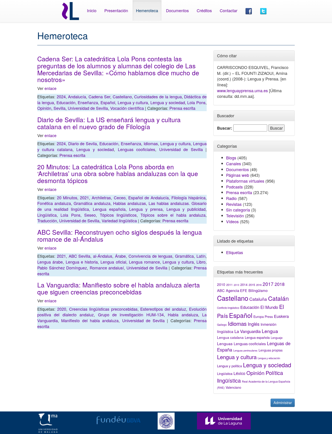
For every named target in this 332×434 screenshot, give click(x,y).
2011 (229, 285)
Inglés (254, 324)
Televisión (235, 215)
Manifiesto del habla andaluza (90, 320)
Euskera (281, 316)
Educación (65, 102)
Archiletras (101, 197)
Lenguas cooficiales (136, 149)
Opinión (44, 108)
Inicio (91, 10)
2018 (280, 284)
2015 (252, 284)
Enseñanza (88, 102)
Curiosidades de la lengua (158, 96)
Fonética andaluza (54, 203)
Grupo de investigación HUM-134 (131, 314)
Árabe (120, 256)
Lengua (270, 331)
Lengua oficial (113, 262)
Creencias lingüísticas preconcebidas (103, 309)
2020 (61, 309)
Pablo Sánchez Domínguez (62, 268)
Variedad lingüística (119, 220)
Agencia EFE (236, 290)
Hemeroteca (147, 10)
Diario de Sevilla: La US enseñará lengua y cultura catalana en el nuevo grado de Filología (109, 123)
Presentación (116, 10)
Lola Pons (196, 102)
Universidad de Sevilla (88, 108)
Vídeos (232, 221)
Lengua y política (229, 365)
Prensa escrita (182, 108)
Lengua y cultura (133, 102)
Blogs (231, 158)
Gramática (184, 256)
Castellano (122, 96)
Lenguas (225, 343)
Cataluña (258, 299)
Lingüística (47, 215)
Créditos (204, 10)
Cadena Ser (99, 96)
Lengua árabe (50, 262)
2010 (221, 284)
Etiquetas (234, 252)
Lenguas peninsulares (245, 350)
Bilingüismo (258, 290)
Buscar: (224, 128)
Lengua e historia (82, 262)
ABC (221, 290)
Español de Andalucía (148, 197)
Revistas (234, 204)
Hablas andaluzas (129, 203)
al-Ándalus (102, 256)
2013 (236, 285)
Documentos (177, 10)
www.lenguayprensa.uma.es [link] (242, 90)
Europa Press (263, 316)
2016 (259, 285)
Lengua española (109, 209)
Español (108, 102)
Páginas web (237, 175)
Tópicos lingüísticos (118, 215)
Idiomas (151, 143)
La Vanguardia (247, 331)
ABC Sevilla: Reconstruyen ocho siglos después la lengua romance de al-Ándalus (119, 235)
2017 (268, 283)
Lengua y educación (269, 358)
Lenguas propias (271, 350)
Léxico (239, 373)
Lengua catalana (230, 337)
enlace (49, 88)
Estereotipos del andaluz (163, 309)
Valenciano (233, 387)
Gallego (222, 324)
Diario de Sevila (82, 143)
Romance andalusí (107, 268)
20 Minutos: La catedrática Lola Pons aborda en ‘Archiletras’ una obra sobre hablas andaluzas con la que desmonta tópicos (117, 173)
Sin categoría (238, 210)
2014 (244, 284)
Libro (201, 262)
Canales (233, 163)
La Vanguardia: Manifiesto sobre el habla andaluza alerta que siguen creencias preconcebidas (118, 288)
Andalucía (77, 96)
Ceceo (120, 197)
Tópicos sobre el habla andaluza (173, 215)
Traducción (47, 220)
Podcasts (234, 187)
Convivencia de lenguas (151, 256)
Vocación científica (127, 108)
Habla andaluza (183, 314)
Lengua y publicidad (186, 209)
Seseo (90, 215)
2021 (84, 197)
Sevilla (59, 108)
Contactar (228, 10)
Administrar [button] (283, 402)
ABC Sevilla (80, 256)
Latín (201, 256)
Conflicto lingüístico (228, 308)
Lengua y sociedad (167, 102)
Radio (231, 198)
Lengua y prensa (145, 209)
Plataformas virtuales (245, 181)
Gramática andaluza (92, 203)
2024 (61, 96)
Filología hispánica (188, 197)
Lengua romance (144, 262)
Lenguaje (277, 338)
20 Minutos (67, 197)
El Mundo (269, 307)
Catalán (278, 298)
